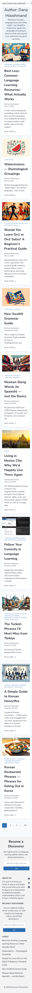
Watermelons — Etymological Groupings (16, 169)
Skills (16, 225)
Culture (7, 223)
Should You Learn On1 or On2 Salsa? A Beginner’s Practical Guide (15, 239)
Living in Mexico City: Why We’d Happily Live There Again (13, 465)
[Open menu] (27, 3)
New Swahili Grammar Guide (13, 318)
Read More (10, 132)
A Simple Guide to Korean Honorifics (16, 696)
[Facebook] (29, 878)
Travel (7, 451)
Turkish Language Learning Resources (15, 616)
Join (16, 868)
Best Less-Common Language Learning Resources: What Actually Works (15, 85)
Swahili (17, 309)
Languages (22, 66)
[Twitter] (29, 883)
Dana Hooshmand (12, 104)
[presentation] (16, 52)
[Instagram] (29, 887)
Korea (6, 759)
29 (25, 825)
